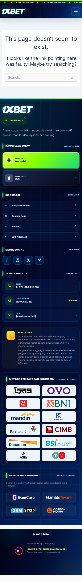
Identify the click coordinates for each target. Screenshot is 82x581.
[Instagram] (17, 260)
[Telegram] (39, 260)
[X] (28, 260)
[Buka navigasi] (75, 11)
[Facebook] (7, 260)
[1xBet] (13, 11)
